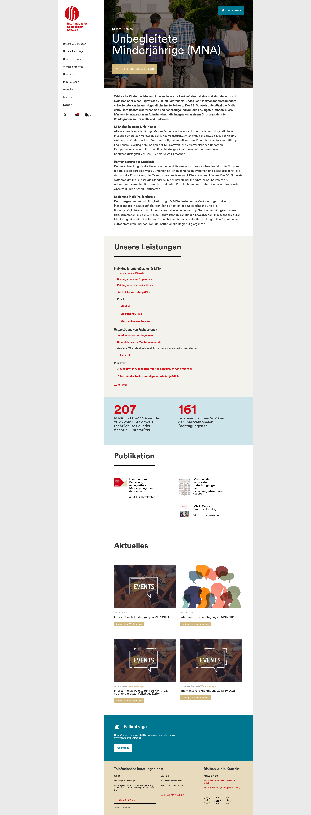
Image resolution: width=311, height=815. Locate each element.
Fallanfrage (123, 748)
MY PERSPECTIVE (131, 313)
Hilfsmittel (123, 355)
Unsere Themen (72, 59)
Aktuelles (68, 89)
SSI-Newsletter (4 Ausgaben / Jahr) (222, 788)
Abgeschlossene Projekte (135, 321)
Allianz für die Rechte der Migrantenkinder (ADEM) (148, 376)
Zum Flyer (120, 384)
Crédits (116, 807)
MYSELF (125, 306)
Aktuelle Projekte (73, 66)
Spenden (68, 97)
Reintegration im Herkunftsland (136, 285)
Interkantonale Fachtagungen (135, 335)
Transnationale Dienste (130, 273)
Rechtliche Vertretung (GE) (133, 292)
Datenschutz (126, 807)
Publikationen (71, 82)
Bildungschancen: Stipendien (134, 279)
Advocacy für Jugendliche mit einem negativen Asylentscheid (154, 369)
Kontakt (67, 104)
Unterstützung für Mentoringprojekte (139, 342)
